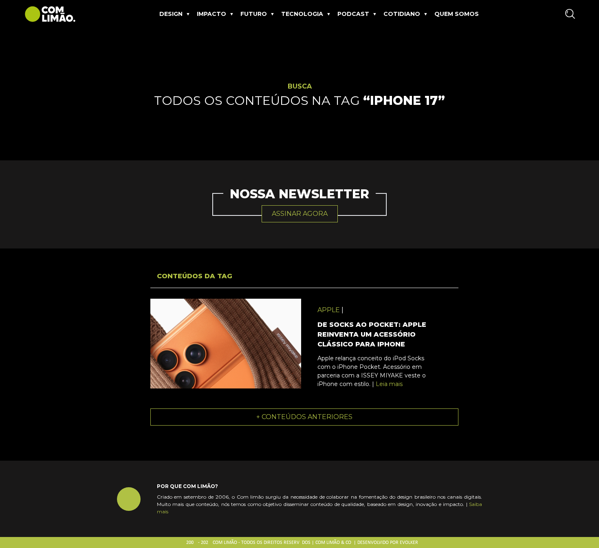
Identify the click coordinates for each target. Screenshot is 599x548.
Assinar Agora (300, 213)
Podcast (353, 14)
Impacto (211, 14)
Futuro (253, 14)
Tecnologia (302, 14)
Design (171, 14)
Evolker (409, 542)
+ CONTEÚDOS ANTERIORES (304, 417)
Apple (328, 310)
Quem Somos (456, 14)
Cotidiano (401, 14)
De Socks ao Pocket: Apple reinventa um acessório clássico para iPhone (371, 334)
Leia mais (389, 384)
